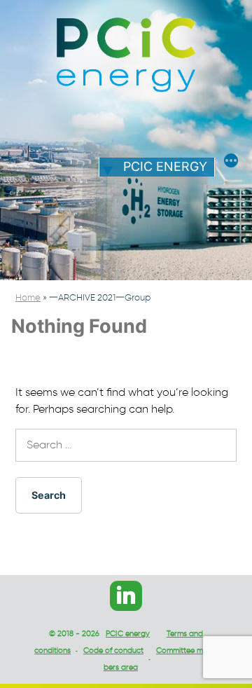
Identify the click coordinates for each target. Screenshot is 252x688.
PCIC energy (165, 166)
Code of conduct (113, 650)
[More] (231, 162)
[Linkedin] (125, 595)
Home (28, 297)
